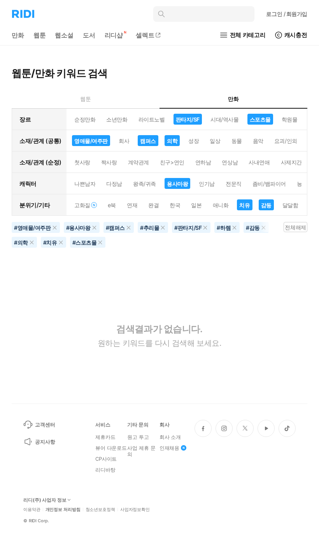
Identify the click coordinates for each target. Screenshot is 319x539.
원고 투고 (138, 437)
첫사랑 (82, 162)
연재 (132, 205)
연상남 (230, 162)
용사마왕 (177, 183)
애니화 (221, 205)
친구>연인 (172, 162)
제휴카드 (105, 437)
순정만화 (84, 119)
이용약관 (31, 509)
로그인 (286, 14)
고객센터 (45, 424)
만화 (18, 35)
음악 (258, 140)
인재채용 (169, 448)
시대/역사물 (224, 119)
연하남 (203, 162)
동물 (236, 140)
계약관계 (138, 162)
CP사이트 (106, 459)
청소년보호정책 (100, 509)
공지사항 (45, 442)
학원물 (290, 119)
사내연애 (259, 162)
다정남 (114, 183)
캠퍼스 (148, 140)
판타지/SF (188, 119)
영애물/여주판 (91, 140)
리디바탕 (105, 470)
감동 (266, 205)
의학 (172, 140)
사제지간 (291, 162)
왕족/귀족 (144, 183)
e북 (112, 205)
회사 (124, 140)
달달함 (290, 205)
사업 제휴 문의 (141, 451)
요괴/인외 (285, 140)
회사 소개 (170, 437)
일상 (215, 140)
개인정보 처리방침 (63, 509)
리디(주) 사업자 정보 (45, 500)
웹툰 (39, 35)
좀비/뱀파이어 (269, 183)
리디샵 (114, 35)
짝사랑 (109, 162)
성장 (193, 140)
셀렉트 (145, 35)
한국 (175, 205)
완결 (153, 205)
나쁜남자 (84, 183)
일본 (196, 205)
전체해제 (295, 227)
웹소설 (64, 35)
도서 (89, 35)
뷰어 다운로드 (111, 448)
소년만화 (116, 119)
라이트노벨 (151, 119)
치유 (244, 205)
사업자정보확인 (135, 509)
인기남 (207, 183)
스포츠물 (260, 119)
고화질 (82, 205)
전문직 (234, 183)
